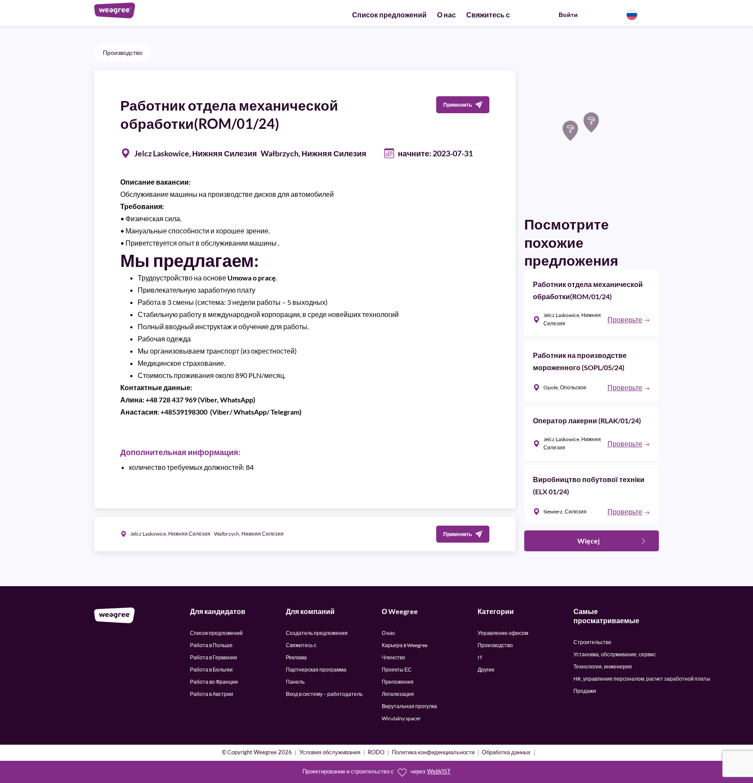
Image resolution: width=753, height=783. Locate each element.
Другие (486, 669)
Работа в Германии (213, 657)
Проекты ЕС (397, 669)
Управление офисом (503, 633)
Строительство (592, 642)
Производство (122, 52)
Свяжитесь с (488, 14)
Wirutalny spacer (401, 718)
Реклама (296, 657)
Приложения (398, 681)
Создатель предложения (317, 633)
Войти (568, 14)
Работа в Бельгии (211, 669)
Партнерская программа (316, 669)
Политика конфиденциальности (433, 753)
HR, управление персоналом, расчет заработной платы (641, 678)
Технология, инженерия (602, 666)
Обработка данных (506, 753)
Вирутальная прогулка (409, 706)
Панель (295, 681)
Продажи (584, 691)
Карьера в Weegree (404, 645)
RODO (376, 753)
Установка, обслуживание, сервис (614, 654)
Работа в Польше (211, 645)
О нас (446, 14)
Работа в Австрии (211, 694)
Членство (393, 657)
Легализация (398, 694)
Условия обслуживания (329, 753)
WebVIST (439, 771)
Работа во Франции (214, 681)
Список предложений (389, 14)
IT (480, 657)
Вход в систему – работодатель (324, 694)
